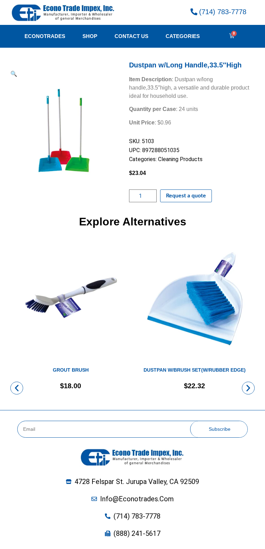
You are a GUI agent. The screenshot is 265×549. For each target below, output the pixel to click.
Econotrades (44, 36)
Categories (183, 36)
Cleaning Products (180, 159)
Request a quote (186, 195)
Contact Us (131, 36)
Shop (89, 36)
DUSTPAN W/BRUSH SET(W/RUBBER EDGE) (195, 370)
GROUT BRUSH (71, 370)
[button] (16, 388)
